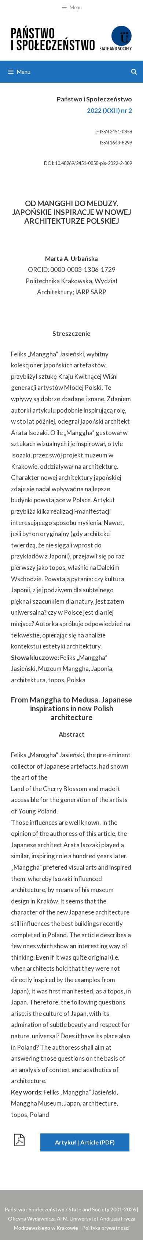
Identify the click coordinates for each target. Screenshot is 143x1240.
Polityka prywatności (105, 1228)
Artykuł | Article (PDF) (85, 1142)
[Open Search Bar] (134, 72)
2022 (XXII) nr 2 (109, 110)
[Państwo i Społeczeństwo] (71, 37)
